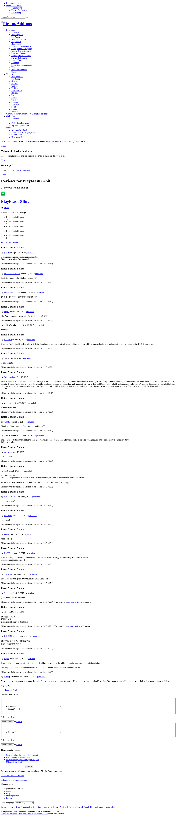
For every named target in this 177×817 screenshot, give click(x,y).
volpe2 (6, 311)
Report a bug (110, 807)
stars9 (6, 471)
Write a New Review (9, 242)
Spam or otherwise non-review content (22, 755)
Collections (10, 116)
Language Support (19, 53)
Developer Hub (17, 137)
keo (5, 358)
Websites (15, 111)
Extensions (10, 30)
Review (12, 706)
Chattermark (9, 574)
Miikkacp (7, 403)
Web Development (19, 69)
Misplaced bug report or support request (22, 760)
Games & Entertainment (21, 51)
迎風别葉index (10, 636)
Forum (9, 798)
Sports (14, 109)
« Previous (8, 690)
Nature (14, 97)
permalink (30, 252)
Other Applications (14, 5)
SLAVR (7, 553)
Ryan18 (7, 422)
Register (9, 3)
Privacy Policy (7, 807)
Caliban (7, 593)
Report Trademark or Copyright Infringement (34, 807)
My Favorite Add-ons (20, 125)
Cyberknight (9, 377)
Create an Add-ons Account (12, 775)
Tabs (13, 67)
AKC (5, 612)
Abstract (14, 83)
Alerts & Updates (18, 39)
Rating (11, 709)
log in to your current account (15, 780)
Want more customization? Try (27, 114)
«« (2, 690)
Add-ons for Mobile (19, 130)
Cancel (19, 721)
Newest (14, 81)
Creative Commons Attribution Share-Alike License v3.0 (24, 814)
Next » (15, 690)
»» (20, 690)
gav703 (7, 252)
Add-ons (24, 23)
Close (3, 146)
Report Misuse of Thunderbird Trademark (86, 807)
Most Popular (17, 35)
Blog (8, 793)
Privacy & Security (19, 58)
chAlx (6, 207)
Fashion (14, 88)
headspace (8, 516)
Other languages (7, 802)
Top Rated (15, 37)
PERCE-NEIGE (10, 497)
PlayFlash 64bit (15, 201)
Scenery (14, 102)
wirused (7, 534)
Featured (15, 32)
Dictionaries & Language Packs (24, 132)
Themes (9, 74)
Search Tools (16, 60)
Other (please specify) (15, 762)
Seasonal (15, 104)
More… (9, 128)
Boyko (6, 658)
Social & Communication (21, 65)
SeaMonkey (16, 12)
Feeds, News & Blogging (21, 48)
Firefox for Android (19, 10)
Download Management (21, 46)
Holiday (14, 93)
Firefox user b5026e (12, 292)
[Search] (27, 17)
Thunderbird (16, 8)
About (8, 791)
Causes (14, 86)
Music (13, 95)
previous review (73, 602)
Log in (18, 3)
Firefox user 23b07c (12, 273)
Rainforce (8, 339)
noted (23, 811)
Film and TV (16, 90)
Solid (13, 107)
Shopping (15, 62)
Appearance (16, 41)
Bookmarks (16, 44)
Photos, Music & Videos (21, 55)
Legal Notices (61, 807)
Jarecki (6, 452)
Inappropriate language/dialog (18, 757)
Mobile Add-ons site (21, 170)
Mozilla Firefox (54, 141)
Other (13, 72)
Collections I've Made (20, 123)
